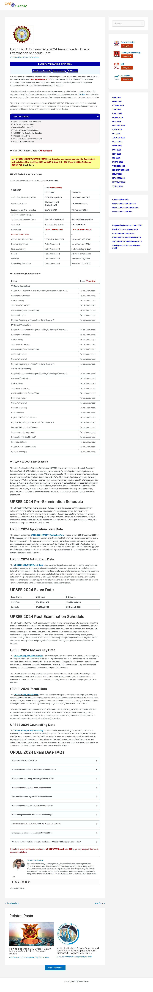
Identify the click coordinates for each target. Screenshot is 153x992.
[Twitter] (16, 882)
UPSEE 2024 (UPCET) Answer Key (28, 656)
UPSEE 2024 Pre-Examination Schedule (26, 133)
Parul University (59, 71)
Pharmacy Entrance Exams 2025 (126, 237)
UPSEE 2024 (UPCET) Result (26, 695)
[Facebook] (12, 882)
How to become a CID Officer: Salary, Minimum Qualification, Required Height (30, 951)
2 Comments (15, 57)
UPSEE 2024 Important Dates (22, 124)
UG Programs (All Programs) (22, 127)
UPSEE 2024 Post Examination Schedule (27, 139)
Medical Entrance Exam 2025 (125, 229)
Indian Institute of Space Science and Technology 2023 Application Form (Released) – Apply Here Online (78, 950)
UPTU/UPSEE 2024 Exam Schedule (24, 130)
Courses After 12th (120, 199)
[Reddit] (26, 882)
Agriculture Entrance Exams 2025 (127, 241)
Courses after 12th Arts (122, 212)
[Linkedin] (19, 882)
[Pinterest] (23, 882)
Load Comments (55, 968)
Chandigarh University (42, 71)
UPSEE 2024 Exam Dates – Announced (26, 121)
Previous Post (12, 903)
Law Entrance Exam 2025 (123, 233)
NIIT (122, 64)
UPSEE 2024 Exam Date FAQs (22, 142)
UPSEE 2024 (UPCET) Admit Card (28, 565)
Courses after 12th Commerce (125, 208)
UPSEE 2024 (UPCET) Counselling (28, 730)
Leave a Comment (64, 957)
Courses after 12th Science (124, 204)
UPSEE (82, 94)
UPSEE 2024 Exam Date (20, 136)
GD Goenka (73, 71)
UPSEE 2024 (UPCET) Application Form (47, 535)
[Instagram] (29, 882)
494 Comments (15, 957)
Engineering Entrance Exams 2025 (127, 225)
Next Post (100, 903)
